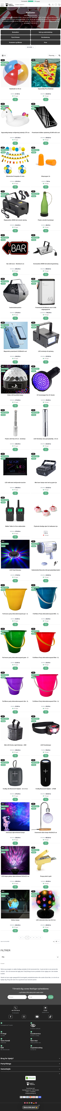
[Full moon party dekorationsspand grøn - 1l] (15, 641)
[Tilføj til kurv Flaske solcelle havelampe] (45, 230)
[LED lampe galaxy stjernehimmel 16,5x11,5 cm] (15, 860)
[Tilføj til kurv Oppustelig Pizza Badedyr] (45, 99)
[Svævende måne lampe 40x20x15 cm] (45, 816)
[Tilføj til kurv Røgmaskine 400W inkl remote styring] (15, 230)
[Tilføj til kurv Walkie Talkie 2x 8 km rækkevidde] (15, 537)
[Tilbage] (21, 937)
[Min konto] (53, 5)
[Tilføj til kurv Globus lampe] (15, 930)
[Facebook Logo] (11, 1016)
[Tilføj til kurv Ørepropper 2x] (45, 187)
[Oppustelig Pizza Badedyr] (45, 73)
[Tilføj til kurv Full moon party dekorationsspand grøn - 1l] (15, 668)
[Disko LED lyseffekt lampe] (15, 379)
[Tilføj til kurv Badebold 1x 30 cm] (15, 99)
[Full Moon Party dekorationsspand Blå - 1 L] (45, 598)
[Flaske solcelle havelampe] (45, 204)
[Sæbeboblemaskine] (15, 291)
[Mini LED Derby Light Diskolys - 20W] (15, 729)
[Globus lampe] (15, 904)
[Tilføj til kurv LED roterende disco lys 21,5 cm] (45, 930)
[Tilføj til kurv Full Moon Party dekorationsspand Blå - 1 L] (45, 624)
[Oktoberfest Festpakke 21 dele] (15, 160)
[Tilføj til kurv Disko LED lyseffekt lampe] (15, 405)
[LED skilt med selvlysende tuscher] (15, 466)
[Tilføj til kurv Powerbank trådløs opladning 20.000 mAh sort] (45, 143)
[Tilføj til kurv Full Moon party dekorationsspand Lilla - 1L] (15, 712)
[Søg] (49, 4)
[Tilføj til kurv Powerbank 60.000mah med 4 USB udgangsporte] (45, 318)
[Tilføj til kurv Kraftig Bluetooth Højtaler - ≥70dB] (45, 799)
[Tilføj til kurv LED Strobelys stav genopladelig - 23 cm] (45, 449)
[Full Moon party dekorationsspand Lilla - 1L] (15, 685)
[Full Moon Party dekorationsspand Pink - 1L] (45, 685)
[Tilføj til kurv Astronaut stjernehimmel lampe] (15, 843)
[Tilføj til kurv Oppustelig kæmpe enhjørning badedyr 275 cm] (15, 143)
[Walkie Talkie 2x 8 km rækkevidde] (15, 510)
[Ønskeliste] (56, 5)
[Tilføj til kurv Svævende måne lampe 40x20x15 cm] (45, 843)
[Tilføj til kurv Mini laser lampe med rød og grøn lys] (45, 493)
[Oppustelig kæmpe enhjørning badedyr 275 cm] (15, 116)
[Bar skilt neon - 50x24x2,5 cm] (15, 248)
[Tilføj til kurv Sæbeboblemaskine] (15, 318)
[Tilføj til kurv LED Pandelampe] (45, 755)
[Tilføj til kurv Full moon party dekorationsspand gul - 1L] (15, 624)
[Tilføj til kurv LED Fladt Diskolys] (15, 580)
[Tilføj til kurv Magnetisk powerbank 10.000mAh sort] (15, 362)
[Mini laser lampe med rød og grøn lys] (45, 466)
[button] (30, 1058)
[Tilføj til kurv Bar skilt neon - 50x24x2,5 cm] (15, 274)
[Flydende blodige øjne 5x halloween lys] (45, 510)
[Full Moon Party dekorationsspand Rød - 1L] (45, 641)
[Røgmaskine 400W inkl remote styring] (15, 204)
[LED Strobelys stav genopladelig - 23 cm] (45, 423)
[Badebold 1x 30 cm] (15, 73)
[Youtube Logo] (37, 1016)
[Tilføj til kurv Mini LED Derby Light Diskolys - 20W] (15, 755)
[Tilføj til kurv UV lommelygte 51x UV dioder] (45, 405)
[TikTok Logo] (50, 1016)
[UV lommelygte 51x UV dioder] (45, 379)
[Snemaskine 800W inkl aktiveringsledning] (45, 248)
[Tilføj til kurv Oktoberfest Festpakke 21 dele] (15, 187)
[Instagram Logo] (24, 1016)
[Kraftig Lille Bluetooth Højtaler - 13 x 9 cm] (15, 773)
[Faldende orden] (59, 55)
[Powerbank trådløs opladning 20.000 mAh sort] (45, 116)
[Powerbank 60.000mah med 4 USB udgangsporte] (45, 291)
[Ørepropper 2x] (45, 160)
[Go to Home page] (9, 5)
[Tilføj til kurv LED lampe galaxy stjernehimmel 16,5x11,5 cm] (15, 887)
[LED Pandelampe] (45, 729)
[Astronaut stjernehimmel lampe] (15, 816)
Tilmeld (51, 997)
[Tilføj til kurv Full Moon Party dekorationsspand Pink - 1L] (45, 712)
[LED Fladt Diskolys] (15, 554)
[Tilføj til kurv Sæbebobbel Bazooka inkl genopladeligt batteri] (45, 580)
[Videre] (40, 937)
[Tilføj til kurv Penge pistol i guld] (45, 887)
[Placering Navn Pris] (53, 55)
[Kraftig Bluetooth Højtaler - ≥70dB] (45, 773)
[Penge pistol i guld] (45, 860)
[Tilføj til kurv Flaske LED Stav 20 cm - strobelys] (15, 449)
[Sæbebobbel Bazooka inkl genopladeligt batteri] (45, 554)
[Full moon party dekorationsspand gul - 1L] (15, 598)
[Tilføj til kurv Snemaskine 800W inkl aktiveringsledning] (45, 274)
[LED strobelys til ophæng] (45, 335)
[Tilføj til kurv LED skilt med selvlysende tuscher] (15, 493)
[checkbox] (3, 55)
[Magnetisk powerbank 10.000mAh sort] (15, 335)
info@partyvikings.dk (30, 1093)
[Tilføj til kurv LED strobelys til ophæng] (45, 362)
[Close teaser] (39, 1105)
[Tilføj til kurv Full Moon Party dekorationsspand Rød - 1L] (45, 668)
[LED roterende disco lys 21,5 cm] (45, 904)
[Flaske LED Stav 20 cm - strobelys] (15, 423)
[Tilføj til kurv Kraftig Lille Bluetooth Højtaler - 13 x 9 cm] (15, 799)
